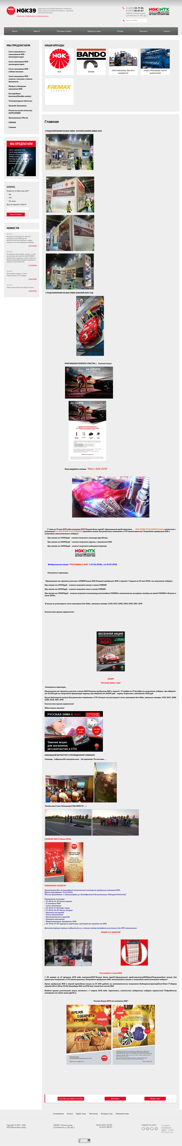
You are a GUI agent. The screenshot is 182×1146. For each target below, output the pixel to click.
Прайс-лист (155, 1099)
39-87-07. (139, 10)
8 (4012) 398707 (105, 1127)
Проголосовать (16, 214)
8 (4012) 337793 (105, 1125)
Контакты (115, 1099)
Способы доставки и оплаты (70, 1099)
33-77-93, (139, 8)
